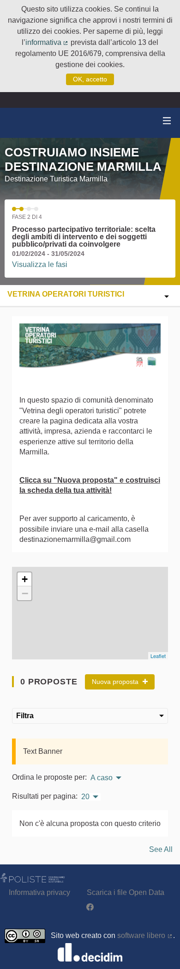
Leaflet (158, 655)
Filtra (25, 716)
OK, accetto (90, 79)
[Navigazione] (167, 121)
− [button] (25, 593)
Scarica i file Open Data (125, 892)
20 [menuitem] (85, 797)
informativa (47, 42)
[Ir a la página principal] (18, 122)
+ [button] (25, 579)
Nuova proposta (116, 681)
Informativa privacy (39, 892)
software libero (145, 935)
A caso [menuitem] (101, 778)
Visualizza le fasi (39, 264)
